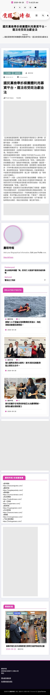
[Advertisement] (25, 118)
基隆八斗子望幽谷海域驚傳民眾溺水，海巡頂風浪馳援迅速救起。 (23, 323)
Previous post (10, 267)
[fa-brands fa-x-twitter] (20, 7)
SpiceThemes (42, 691)
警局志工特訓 (10, 280)
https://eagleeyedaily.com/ (13, 490)
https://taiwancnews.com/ (12, 512)
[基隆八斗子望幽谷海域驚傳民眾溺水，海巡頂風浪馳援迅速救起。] (25, 307)
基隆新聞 (17, 73)
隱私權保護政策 (6, 678)
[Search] (43, 15)
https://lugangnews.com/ (12, 508)
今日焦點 (8, 73)
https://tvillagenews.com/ (12, 521)
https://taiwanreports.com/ (13, 486)
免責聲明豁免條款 (6, 682)
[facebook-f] (14, 7)
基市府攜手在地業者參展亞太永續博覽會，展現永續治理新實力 (23, 405)
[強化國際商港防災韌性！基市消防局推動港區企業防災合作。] (25, 347)
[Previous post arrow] (44, 270)
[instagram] (30, 7)
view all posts (8, 257)
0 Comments (24, 77)
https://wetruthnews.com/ (12, 499)
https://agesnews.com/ (11, 504)
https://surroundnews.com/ (13, 495)
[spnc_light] (48, 15)
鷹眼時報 (30, 73)
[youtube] (35, 7)
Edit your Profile (36, 252)
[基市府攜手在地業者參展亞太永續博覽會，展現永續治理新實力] (25, 388)
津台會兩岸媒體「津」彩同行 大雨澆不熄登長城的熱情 (25, 271)
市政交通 (34, 613)
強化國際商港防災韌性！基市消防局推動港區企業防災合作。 (23, 364)
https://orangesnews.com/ (12, 517)
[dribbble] (25, 7)
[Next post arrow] (44, 280)
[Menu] (36, 15)
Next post (8, 277)
